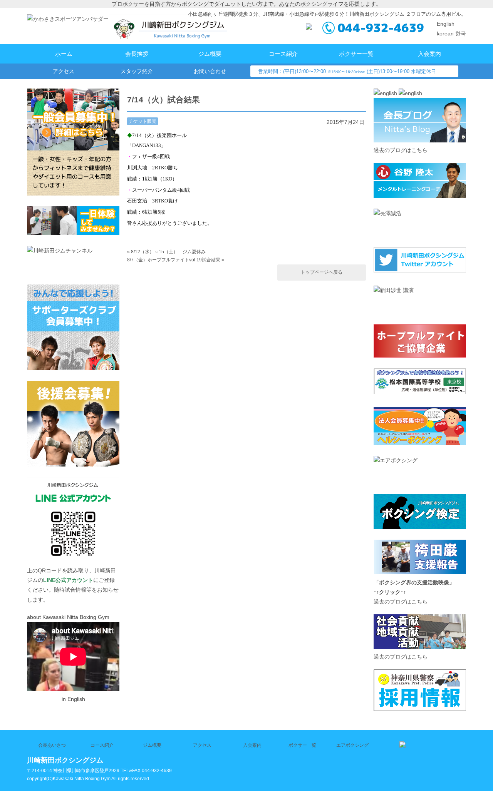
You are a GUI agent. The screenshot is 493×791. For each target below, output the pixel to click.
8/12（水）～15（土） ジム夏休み (168, 251)
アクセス (63, 71)
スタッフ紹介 (137, 71)
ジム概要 (209, 53)
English (445, 24)
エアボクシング (352, 745)
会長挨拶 (136, 53)
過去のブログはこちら (401, 150)
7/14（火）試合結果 (163, 99)
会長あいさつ (52, 745)
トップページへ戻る (321, 272)
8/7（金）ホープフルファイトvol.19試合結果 (173, 260)
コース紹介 (283, 53)
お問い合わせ (210, 71)
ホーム (63, 53)
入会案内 (429, 53)
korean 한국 (451, 33)
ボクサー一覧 (356, 53)
